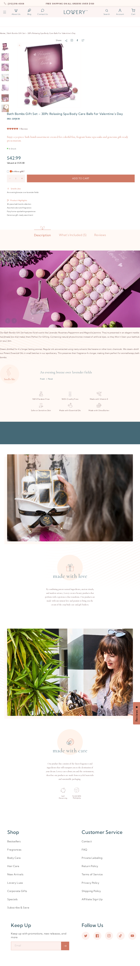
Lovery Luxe (15, 882)
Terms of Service (92, 874)
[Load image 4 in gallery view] (5, 77)
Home (2, 33)
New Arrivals (15, 874)
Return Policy (90, 866)
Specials (12, 899)
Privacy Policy (90, 882)
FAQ (84, 849)
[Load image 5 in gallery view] (5, 88)
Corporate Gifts (17, 891)
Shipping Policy (91, 891)
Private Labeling (92, 858)
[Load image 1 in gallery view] (5, 47)
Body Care (14, 858)
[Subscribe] (65, 946)
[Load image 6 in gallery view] (5, 98)
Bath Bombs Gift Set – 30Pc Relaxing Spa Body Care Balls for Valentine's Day (41, 33)
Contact (87, 841)
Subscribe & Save (18, 907)
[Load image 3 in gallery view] (5, 67)
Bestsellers (14, 841)
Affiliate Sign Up (92, 899)
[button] (4, 12)
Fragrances (14, 849)
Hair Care (13, 866)
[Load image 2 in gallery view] (5, 57)
